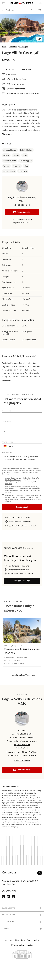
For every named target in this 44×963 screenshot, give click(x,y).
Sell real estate (8, 915)
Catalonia (13, 46)
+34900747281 (9, 891)
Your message (7, 452)
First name (7, 411)
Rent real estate (9, 922)
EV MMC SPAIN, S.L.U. (13, 480)
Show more (5, 474)
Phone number (8, 442)
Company (5, 929)
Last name (7, 421)
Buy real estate (8, 908)
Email (5, 431)
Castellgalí (23, 46)
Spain (4, 46)
